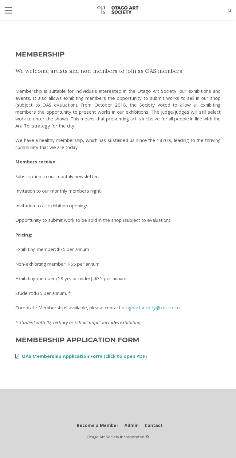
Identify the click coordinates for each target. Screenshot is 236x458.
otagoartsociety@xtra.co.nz (151, 307)
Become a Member (97, 425)
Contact (154, 425)
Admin (131, 425)
